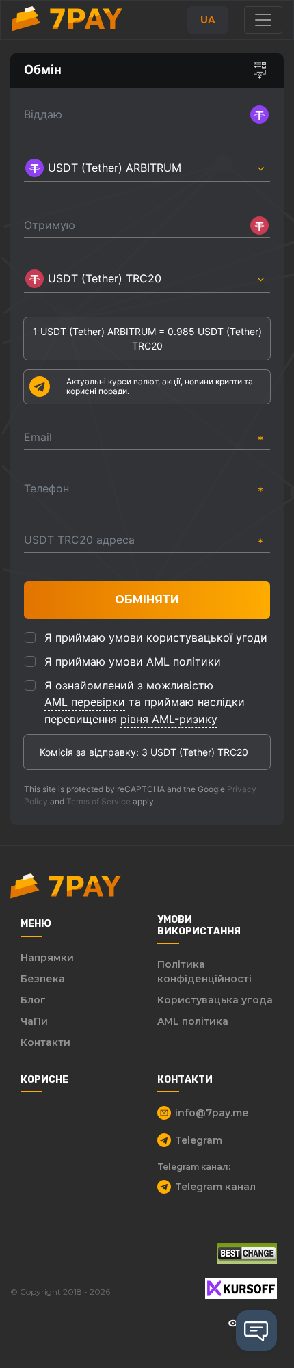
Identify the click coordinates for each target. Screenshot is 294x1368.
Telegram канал (215, 1187)
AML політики (183, 661)
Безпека (43, 979)
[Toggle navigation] (263, 20)
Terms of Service (98, 801)
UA (207, 20)
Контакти (45, 1042)
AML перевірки (84, 702)
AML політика (192, 1021)
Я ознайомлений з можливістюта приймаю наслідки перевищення (144, 702)
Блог (33, 1000)
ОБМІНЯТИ (147, 599)
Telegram (198, 1140)
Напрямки (47, 957)
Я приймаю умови (132, 661)
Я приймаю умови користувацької (155, 637)
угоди (251, 637)
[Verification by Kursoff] (241, 1288)
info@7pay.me (211, 1113)
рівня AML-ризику (168, 719)
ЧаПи (34, 1021)
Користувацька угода (215, 1000)
